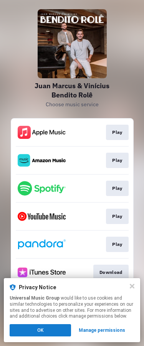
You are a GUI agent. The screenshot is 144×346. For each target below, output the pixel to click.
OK (40, 330)
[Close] (132, 286)
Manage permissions (102, 330)
